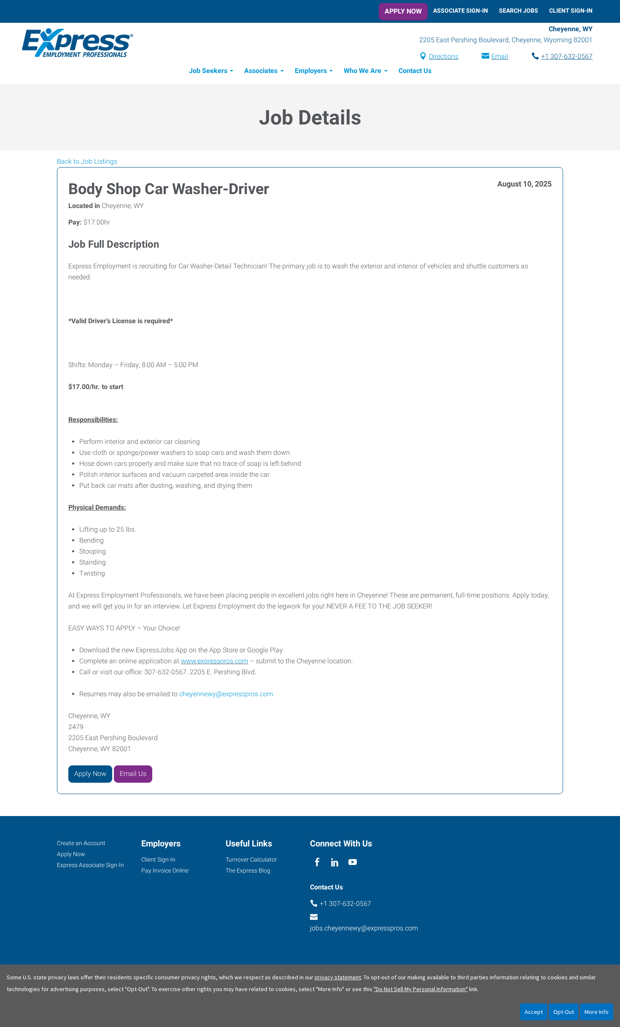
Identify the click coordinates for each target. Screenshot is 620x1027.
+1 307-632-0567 (567, 56)
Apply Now (403, 11)
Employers (311, 71)
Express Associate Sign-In (90, 865)
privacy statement (338, 977)
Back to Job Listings (87, 161)
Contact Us (415, 71)
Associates (261, 71)
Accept (534, 1012)
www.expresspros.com (214, 661)
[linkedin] (335, 862)
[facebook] (317, 862)
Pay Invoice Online (165, 870)
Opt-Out (563, 1012)
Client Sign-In (571, 10)
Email (499, 56)
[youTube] (353, 862)
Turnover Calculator (251, 859)
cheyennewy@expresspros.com (226, 694)
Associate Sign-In (460, 10)
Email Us (133, 774)
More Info (597, 1012)
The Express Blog (248, 870)
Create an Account (81, 843)
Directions (443, 56)
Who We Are (362, 71)
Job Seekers (208, 71)
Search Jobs (518, 10)
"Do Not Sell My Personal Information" (421, 989)
